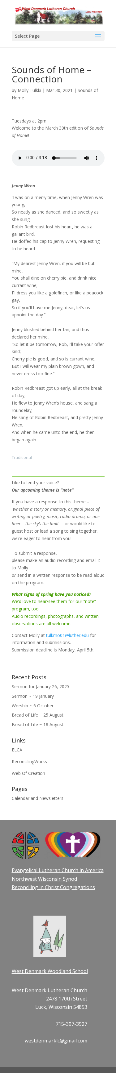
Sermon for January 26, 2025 (40, 686)
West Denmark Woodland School (50, 971)
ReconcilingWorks (29, 761)
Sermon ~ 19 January (33, 696)
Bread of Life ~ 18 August (37, 724)
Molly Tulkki (29, 90)
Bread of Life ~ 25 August (37, 715)
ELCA (17, 750)
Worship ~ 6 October (33, 706)
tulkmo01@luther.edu (67, 635)
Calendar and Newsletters (37, 798)
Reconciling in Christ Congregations (53, 887)
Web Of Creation (28, 773)
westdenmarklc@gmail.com (56, 1040)
